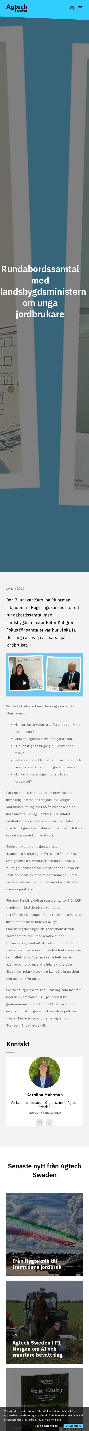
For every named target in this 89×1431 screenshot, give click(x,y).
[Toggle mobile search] (72, 8)
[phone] (49, 1122)
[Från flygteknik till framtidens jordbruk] (44, 1234)
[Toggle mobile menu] (80, 8)
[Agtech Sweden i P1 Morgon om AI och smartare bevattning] (44, 1322)
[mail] (39, 1122)
